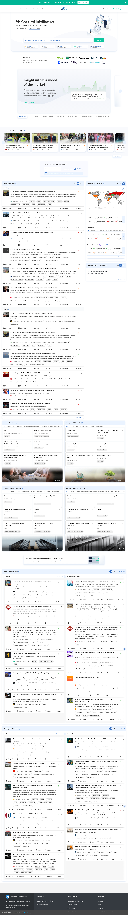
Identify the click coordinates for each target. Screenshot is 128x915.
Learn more (29, 102)
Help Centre (71, 908)
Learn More (63, 561)
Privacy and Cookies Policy (75, 901)
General (78, 426)
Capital (78, 491)
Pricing (100, 908)
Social (92, 426)
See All (120, 257)
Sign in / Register (118, 9)
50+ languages (34, 28)
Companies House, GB (52, 491)
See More (116, 156)
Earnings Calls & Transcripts (31, 426)
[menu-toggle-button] (2, 8)
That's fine (17, 912)
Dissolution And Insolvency (105, 491)
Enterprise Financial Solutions (45, 901)
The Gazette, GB (11, 491)
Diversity (72, 426)
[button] (105, 8)
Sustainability (99, 426)
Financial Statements (47, 426)
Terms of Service (72, 904)
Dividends (117, 491)
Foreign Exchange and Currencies (115, 230)
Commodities (100, 230)
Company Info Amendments (89, 491)
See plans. (70, 173)
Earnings (19, 426)
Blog (99, 904)
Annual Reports (11, 426)
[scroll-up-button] (125, 908)
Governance (85, 426)
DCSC (38, 908)
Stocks (93, 230)
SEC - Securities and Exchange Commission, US (31, 491)
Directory (101, 901)
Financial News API (42, 904)
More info (26, 912)
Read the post (83, 2)
